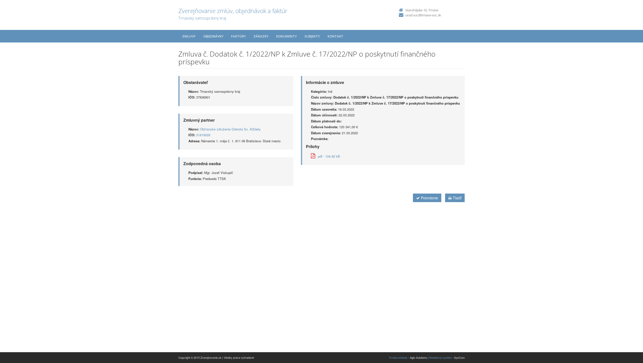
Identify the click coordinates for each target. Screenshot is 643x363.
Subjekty (312, 36)
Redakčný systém (440, 357)
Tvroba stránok (398, 357)
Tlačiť (457, 197)
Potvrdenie (429, 197)
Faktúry (238, 36)
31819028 (203, 134)
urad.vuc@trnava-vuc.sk (423, 15)
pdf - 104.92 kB (329, 156)
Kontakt (335, 36)
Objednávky (213, 36)
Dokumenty (286, 36)
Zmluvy (189, 36)
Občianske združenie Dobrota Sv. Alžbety (230, 129)
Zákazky (261, 36)
